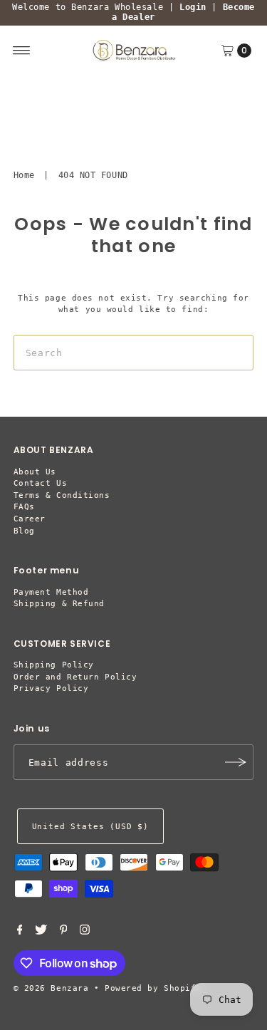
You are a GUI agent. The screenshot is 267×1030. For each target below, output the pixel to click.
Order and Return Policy (75, 677)
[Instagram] (85, 932)
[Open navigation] (22, 50)
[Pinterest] (64, 932)
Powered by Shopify (153, 988)
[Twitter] (41, 932)
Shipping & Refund (59, 603)
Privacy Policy (51, 688)
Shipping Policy (54, 665)
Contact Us (41, 483)
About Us (35, 472)
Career (30, 519)
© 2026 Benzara (51, 988)
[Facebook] (20, 932)
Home (24, 175)
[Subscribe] (235, 762)
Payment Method (51, 592)
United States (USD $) (90, 826)
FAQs (24, 506)
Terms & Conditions (62, 495)
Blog (24, 531)
